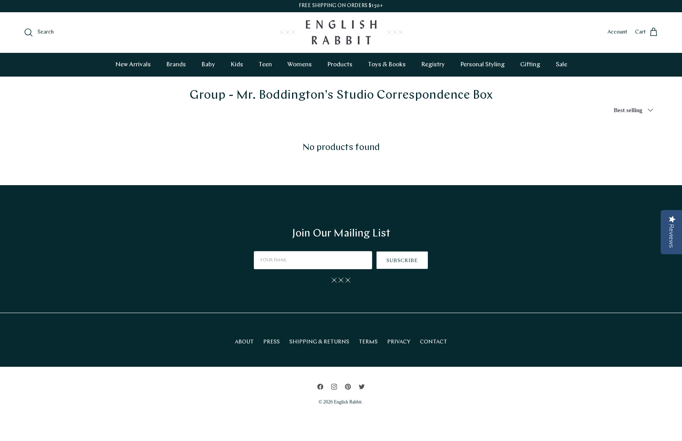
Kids (236, 65)
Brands (176, 65)
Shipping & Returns (319, 342)
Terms (368, 342)
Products (339, 65)
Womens (299, 65)
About (244, 342)
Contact (433, 342)
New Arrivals (133, 65)
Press (271, 342)
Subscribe (402, 260)
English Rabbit (348, 402)
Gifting (530, 65)
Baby (208, 65)
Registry (433, 65)
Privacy (398, 342)
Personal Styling (482, 65)
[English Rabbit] (341, 32)
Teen (265, 65)
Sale (561, 65)
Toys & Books (387, 65)
